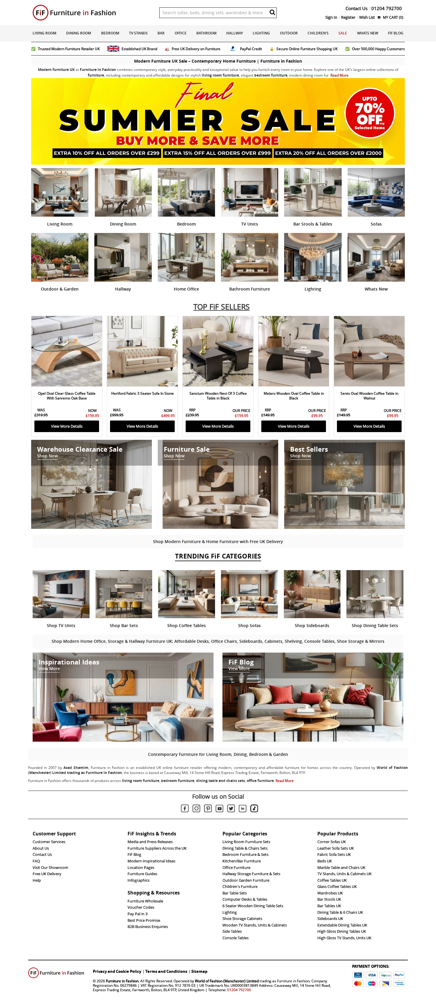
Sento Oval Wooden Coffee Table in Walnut (369, 396)
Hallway (234, 33)
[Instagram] (196, 809)
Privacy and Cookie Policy (117, 971)
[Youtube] (219, 809)
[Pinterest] (208, 809)
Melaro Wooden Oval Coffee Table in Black (294, 396)
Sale (342, 33)
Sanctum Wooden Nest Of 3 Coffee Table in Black (218, 396)
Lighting (261, 33)
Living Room (44, 33)
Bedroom (110, 33)
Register (348, 17)
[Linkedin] (242, 809)
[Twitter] (231, 809)
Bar (161, 33)
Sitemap (199, 971)
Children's (318, 33)
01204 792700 (239, 989)
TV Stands (138, 33)
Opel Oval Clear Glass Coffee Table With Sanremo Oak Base (67, 396)
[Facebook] (185, 809)
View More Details (66, 426)
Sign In (331, 17)
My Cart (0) (392, 17)
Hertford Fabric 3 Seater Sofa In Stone (142, 393)
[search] (272, 12)
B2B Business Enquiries (148, 926)
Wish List (367, 17)
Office (181, 33)
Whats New (367, 33)
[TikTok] (254, 809)
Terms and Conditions (166, 971)
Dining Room (78, 33)
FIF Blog (395, 33)
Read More (339, 75)
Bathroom (206, 33)
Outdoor (289, 33)
